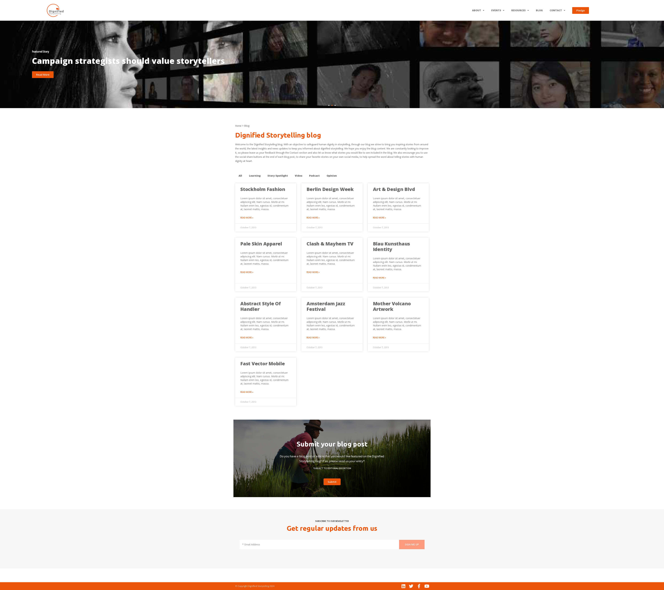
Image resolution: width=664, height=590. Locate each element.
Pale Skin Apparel (261, 243)
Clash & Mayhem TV (330, 243)
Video (298, 175)
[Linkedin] (403, 586)
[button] (328, 105)
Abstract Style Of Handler (260, 306)
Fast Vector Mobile (262, 363)
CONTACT (556, 10)
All (240, 175)
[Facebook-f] (419, 586)
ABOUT (476, 10)
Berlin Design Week (330, 189)
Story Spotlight (278, 175)
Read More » (246, 217)
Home (238, 125)
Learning (255, 175)
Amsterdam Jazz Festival (326, 306)
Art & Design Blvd (394, 189)
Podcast (314, 175)
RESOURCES (518, 10)
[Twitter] (411, 586)
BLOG (539, 10)
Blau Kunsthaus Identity (391, 246)
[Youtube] (427, 586)
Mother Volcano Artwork (392, 306)
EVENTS (496, 10)
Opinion (332, 175)
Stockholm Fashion (262, 189)
